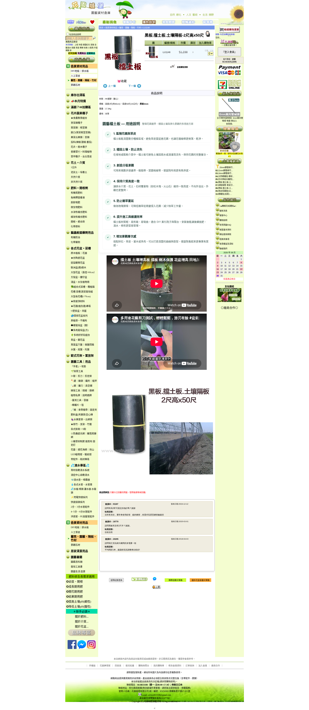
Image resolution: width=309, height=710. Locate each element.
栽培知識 (130, 665)
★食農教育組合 (79, 118)
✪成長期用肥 (74, 586)
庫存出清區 (78, 95)
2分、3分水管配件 (80, 506)
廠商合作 (215, 665)
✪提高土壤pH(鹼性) (78, 601)
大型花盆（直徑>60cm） (83, 272)
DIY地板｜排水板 (80, 71)
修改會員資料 (174, 665)
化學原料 (75, 226)
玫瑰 (85, 48)
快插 (80, 45)
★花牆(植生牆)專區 (81, 306)
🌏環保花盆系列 (79, 315)
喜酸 (92, 45)
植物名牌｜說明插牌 (81, 395)
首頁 (101, 28)
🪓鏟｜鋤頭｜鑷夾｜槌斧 (84, 380)
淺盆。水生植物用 (80, 282)
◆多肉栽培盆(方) (80, 330)
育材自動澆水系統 (80, 470)
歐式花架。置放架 (82, 355)
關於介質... (82, 621)
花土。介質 (78, 162)
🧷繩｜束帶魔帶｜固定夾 (84, 409)
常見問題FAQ (225, 225)
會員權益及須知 (226, 244)
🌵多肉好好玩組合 (80, 335)
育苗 (77, 48)
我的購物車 (158, 665)
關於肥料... (82, 616)
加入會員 (202, 665)
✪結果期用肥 (74, 596)
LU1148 (146, 28)
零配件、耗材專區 (80, 459)
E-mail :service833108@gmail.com (156, 695)
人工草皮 (75, 75)
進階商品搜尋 (73, 42)
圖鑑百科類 (76, 561)
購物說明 (223, 220)
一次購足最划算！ (229, 45)
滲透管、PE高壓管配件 (82, 516)
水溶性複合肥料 (79, 212)
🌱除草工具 (77, 371)
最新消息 (223, 211)
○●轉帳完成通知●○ (227, 206)
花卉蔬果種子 (79, 113)
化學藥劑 (75, 242)
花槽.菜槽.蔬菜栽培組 (82, 291)
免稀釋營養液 (78, 197)
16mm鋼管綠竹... (225, 173)
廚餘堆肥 (75, 202)
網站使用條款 (225, 234)
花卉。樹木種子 (79, 146)
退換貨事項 (224, 239)
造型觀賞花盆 (78, 262)
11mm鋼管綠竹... (225, 170)
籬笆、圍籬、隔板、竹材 (83, 80)
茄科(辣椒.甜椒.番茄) (81, 142)
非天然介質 (76, 181)
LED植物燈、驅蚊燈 (81, 454)
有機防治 (75, 237)
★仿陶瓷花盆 (78, 257)
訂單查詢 (190, 665)
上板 (76, 45)
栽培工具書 (76, 566)
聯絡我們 (223, 249)
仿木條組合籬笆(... (226, 179)
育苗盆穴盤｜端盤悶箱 (82, 344)
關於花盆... (82, 626)
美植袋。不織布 (79, 320)
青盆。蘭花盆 (78, 339)
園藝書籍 (76, 557)
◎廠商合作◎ (229, 307)
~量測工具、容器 (79, 400)
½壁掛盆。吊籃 (79, 310)
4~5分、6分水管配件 (81, 511)
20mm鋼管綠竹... (226, 167)
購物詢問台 (143, 665)
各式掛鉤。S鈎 (78, 429)
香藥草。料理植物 (81, 151)
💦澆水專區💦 (80, 465)
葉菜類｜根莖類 (79, 127)
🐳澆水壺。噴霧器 (80, 479)
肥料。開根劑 (79, 188)
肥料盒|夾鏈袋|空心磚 (82, 414)
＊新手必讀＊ (81, 611)
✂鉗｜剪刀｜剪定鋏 (81, 376)
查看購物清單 (182, 67)
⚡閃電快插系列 (79, 497)
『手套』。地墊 (78, 366)
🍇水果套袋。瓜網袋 (81, 419)
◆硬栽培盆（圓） (80, 325)
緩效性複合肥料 (79, 216)
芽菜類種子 (76, 122)
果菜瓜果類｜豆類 (80, 137)
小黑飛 (90, 48)
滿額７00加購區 (81, 107)
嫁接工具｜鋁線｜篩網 (82, 390)
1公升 (74, 167)
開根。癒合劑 (78, 221)
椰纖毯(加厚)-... (225, 194)
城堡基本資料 (225, 230)
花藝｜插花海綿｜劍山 (82, 449)
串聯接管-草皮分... (226, 185)
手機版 (92, 665)
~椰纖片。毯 (77, 405)
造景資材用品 (79, 66)
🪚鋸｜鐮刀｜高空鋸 (81, 385)
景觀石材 (75, 85)
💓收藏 (122, 81)
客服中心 (223, 215)
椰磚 (81, 48)
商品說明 (156, 93)
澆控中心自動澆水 (80, 475)
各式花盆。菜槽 (81, 248)
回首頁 (118, 665)
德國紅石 (86, 45)
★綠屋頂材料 (78, 301)
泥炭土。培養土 (79, 172)
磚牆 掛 (69, 50)
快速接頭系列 (78, 502)
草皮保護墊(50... (225, 191)
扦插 (95, 48)
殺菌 (73, 48)
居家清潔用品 (79, 551)
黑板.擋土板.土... (225, 182)
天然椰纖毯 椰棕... (226, 176)
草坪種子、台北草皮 (81, 156)
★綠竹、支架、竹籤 (81, 424)
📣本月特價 (78, 101)
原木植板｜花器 (79, 253)
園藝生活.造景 (78, 571)
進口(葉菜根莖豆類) (81, 132)
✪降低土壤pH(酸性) (78, 606)
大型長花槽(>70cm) (80, 296)
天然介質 (75, 177)
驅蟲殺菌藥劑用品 (82, 232)
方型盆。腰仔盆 (79, 277)
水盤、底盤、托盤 (80, 349)
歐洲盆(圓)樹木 (78, 267)
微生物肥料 (76, 207)
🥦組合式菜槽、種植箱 (83, 286)
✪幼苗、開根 (74, 581)
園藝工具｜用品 (81, 361)
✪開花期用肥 (74, 591)
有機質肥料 (76, 192)
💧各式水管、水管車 (81, 484)
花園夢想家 (105, 665)
